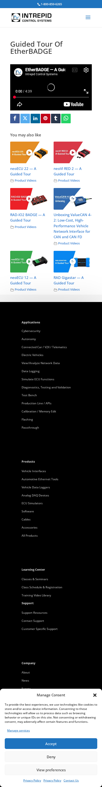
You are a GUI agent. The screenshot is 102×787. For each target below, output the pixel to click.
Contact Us (71, 780)
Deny (51, 756)
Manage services (18, 730)
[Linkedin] (35, 118)
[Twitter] (25, 118)
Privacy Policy (32, 780)
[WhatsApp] (66, 118)
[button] (95, 695)
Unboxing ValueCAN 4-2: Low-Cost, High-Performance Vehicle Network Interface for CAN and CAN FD (73, 225)
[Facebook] (15, 118)
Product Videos (25, 180)
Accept (51, 743)
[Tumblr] (55, 118)
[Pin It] (45, 118)
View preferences (51, 769)
